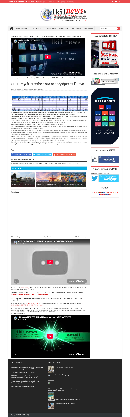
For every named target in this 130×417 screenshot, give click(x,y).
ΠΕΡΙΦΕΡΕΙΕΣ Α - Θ (22, 28)
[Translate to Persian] (113, 192)
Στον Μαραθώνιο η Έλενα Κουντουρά (22, 386)
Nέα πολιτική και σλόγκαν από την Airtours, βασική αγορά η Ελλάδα (62, 389)
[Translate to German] (94, 192)
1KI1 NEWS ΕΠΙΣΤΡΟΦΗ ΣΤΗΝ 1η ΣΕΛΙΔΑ (21, 1)
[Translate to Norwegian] (115, 192)
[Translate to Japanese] (111, 192)
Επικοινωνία (51, 1)
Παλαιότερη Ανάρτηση (81, 237)
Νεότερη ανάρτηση (16, 237)
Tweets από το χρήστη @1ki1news (100, 173)
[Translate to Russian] (102, 194)
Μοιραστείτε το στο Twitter (44, 154)
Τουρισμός (40, 89)
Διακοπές (26, 89)
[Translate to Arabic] (98, 192)
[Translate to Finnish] (104, 192)
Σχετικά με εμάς (40, 1)
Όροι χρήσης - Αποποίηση (66, 1)
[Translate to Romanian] (100, 194)
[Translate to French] (92, 192)
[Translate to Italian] (109, 192)
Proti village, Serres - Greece (64, 367)
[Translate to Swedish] (106, 194)
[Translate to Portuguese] (117, 192)
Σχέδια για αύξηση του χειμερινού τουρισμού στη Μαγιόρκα (64, 400)
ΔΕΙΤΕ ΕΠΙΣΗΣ (76, 28)
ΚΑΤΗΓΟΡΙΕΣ (51, 28)
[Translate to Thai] (108, 194)
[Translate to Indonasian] (108, 192)
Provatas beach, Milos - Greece (65, 403)
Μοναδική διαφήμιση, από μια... (65, 374)
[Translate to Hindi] (106, 192)
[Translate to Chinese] (100, 192)
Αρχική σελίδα (48, 237)
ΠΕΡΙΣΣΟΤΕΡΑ (64, 28)
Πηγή (12, 150)
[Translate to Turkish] (96, 192)
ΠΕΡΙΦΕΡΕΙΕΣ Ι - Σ (38, 28)
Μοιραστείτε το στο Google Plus (66, 154)
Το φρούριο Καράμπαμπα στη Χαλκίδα (23, 372)
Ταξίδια (35, 89)
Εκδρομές (31, 89)
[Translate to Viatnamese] (109, 194)
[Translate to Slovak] (104, 194)
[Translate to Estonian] (102, 192)
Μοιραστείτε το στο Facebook (23, 154)
